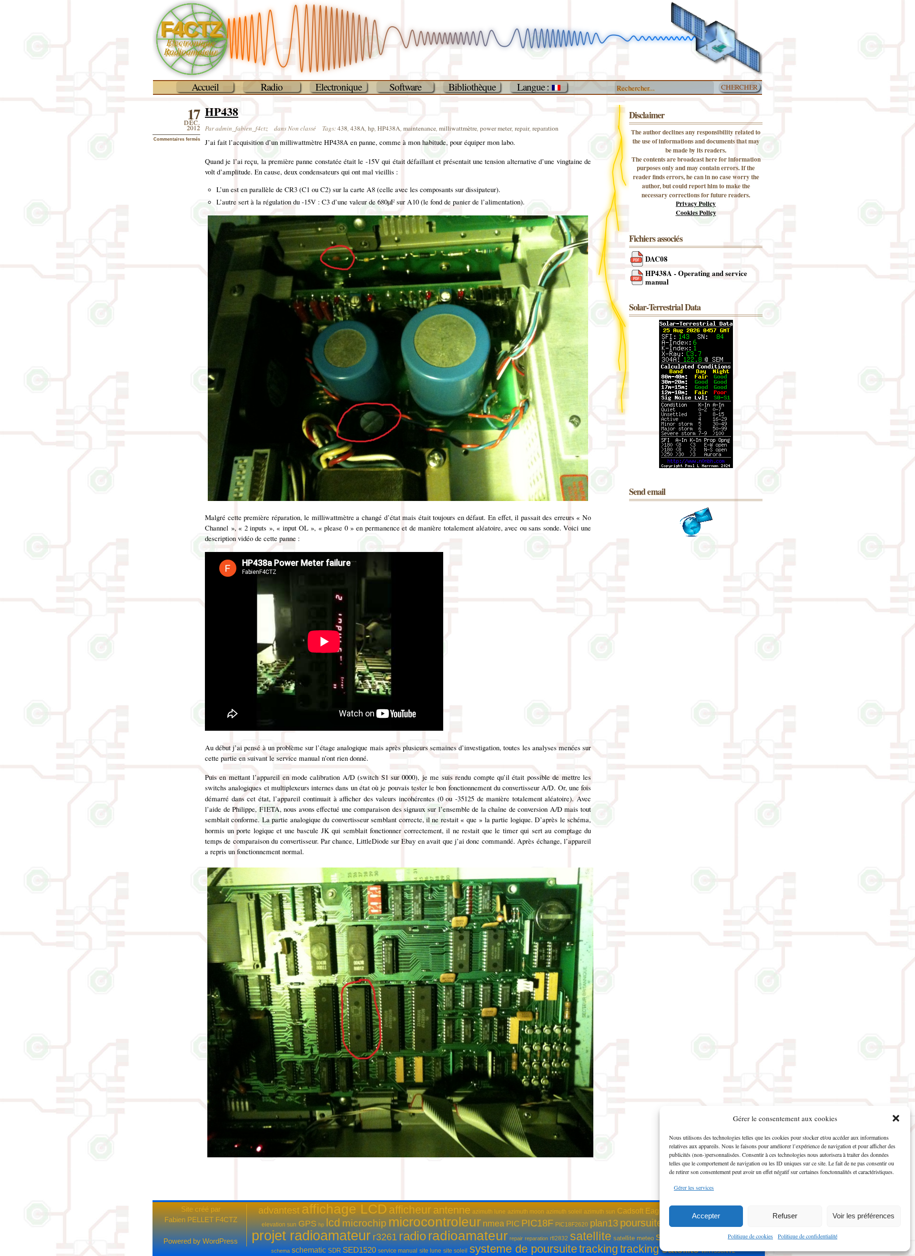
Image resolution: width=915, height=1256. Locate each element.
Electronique (338, 87)
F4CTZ (190, 29)
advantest (279, 1210)
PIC (512, 1223)
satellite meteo (633, 1238)
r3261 (385, 1237)
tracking (598, 1249)
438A (357, 128)
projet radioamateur (311, 1235)
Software (405, 87)
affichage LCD (344, 1209)
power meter (496, 128)
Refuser (785, 1216)
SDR (334, 1250)
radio (412, 1236)
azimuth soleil (564, 1211)
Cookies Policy (696, 212)
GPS (307, 1223)
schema (280, 1251)
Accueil (205, 87)
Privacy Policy (696, 203)
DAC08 (656, 259)
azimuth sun (599, 1211)
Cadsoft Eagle (641, 1211)
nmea (493, 1223)
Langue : (534, 87)
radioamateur (468, 1235)
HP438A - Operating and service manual (696, 277)
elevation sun (279, 1224)
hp (371, 128)
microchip (364, 1222)
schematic (309, 1250)
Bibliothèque (472, 87)
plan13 (604, 1223)
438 (342, 128)
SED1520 (359, 1250)
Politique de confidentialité (807, 1236)
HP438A (388, 128)
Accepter (706, 1216)
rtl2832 (559, 1238)
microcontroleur (434, 1222)
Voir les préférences (864, 1216)
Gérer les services (694, 1187)
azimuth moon (526, 1211)
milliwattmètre (458, 128)
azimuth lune (489, 1211)
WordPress (220, 1241)
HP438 (221, 111)
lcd (333, 1222)
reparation (545, 128)
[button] (896, 1118)
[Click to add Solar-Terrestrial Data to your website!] (696, 465)
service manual (397, 1250)
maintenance (419, 128)
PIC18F (537, 1223)
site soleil (455, 1250)
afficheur (410, 1210)
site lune (430, 1250)
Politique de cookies (750, 1236)
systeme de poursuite (523, 1248)
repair (522, 128)
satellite (590, 1236)
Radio (272, 87)
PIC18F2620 (571, 1224)
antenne (451, 1210)
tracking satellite (659, 1249)
